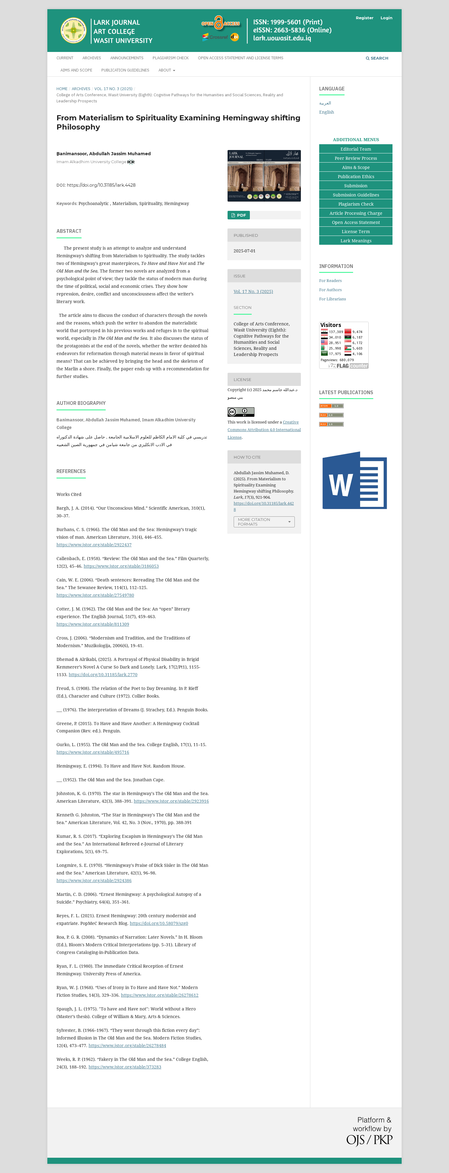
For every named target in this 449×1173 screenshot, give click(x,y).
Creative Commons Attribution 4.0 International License (264, 429)
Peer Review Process (356, 158)
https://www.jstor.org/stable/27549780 (95, 595)
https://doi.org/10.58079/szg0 (159, 923)
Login (386, 17)
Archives (91, 58)
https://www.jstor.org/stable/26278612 (160, 995)
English (326, 112)
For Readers (330, 280)
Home (62, 89)
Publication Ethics (356, 176)
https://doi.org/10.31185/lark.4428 (101, 185)
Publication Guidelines (125, 70)
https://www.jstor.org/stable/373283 (125, 1067)
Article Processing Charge (356, 213)
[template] (355, 512)
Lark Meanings (356, 241)
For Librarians (332, 299)
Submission (355, 186)
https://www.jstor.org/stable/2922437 (94, 545)
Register (365, 17)
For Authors (330, 289)
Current (65, 58)
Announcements (127, 58)
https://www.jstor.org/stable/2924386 (94, 880)
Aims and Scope (76, 70)
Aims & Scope (356, 167)
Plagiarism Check (171, 58)
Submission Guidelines (356, 195)
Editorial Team (356, 149)
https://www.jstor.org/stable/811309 (93, 624)
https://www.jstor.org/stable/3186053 (121, 566)
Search (379, 58)
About (165, 70)
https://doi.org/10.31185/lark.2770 (103, 674)
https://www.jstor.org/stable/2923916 (171, 801)
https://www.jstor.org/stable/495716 (93, 752)
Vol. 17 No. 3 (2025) (113, 89)
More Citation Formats (254, 521)
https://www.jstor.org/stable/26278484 (127, 1045)
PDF (241, 215)
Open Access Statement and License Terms (240, 58)
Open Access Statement (356, 222)
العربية (325, 103)
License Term (356, 231)
